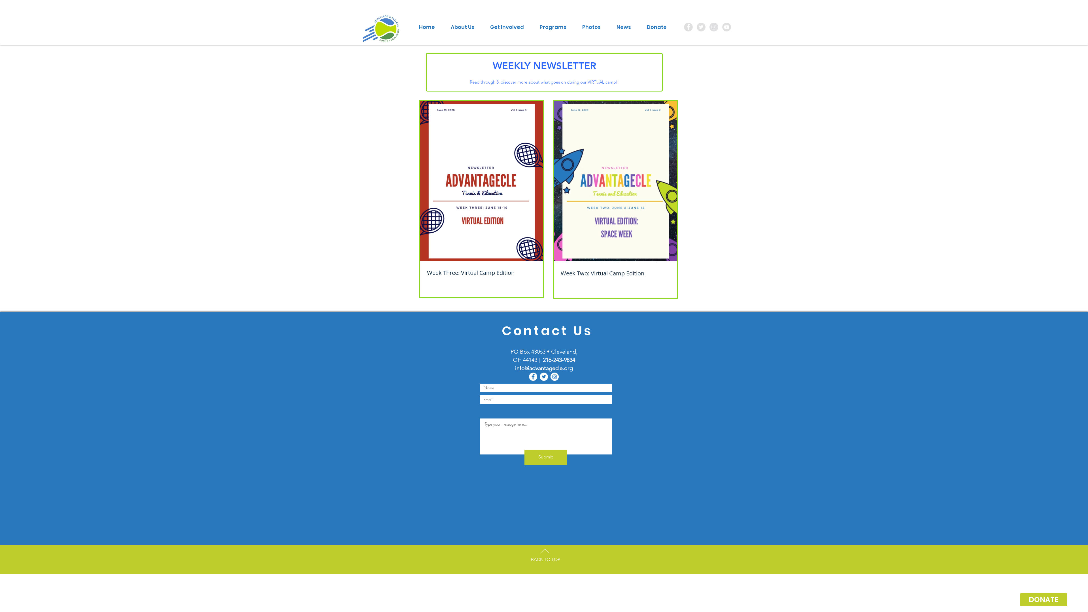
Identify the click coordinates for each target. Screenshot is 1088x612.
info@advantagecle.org (544, 368)
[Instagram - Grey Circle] (713, 27)
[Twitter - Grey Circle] (701, 27)
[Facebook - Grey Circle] (688, 27)
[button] (462, 27)
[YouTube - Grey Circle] (726, 27)
